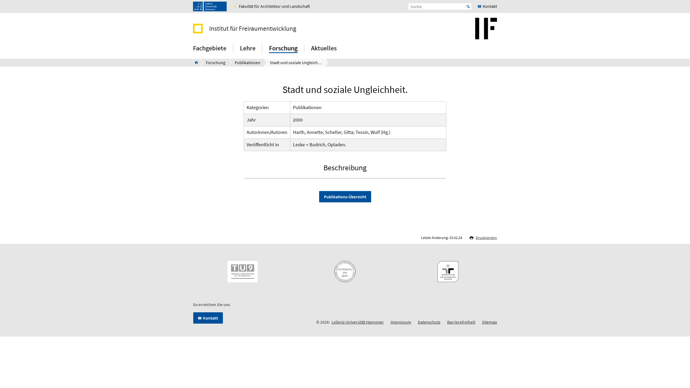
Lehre (248, 48)
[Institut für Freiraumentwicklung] (195, 62)
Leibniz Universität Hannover (358, 322)
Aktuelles (324, 48)
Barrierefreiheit (461, 322)
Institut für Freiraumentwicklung (252, 28)
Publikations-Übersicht (345, 196)
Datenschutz (429, 322)
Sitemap (489, 322)
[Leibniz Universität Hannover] (210, 6)
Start (468, 6)
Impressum (401, 322)
